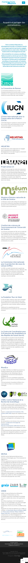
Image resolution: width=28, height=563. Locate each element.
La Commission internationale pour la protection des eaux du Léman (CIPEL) (13, 264)
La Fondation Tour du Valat (11, 297)
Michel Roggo (17, 555)
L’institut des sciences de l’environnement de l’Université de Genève (13, 227)
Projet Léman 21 (7, 167)
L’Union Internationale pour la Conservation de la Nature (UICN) (12, 118)
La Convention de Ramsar (11, 88)
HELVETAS (5, 146)
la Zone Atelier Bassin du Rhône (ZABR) (16, 510)
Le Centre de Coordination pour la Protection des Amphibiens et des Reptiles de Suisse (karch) (13, 333)
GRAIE (3, 491)
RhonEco (4, 367)
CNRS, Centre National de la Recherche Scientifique (12, 401)
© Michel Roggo (23, 38)
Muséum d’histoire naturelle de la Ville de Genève (13, 198)
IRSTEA (4, 454)
